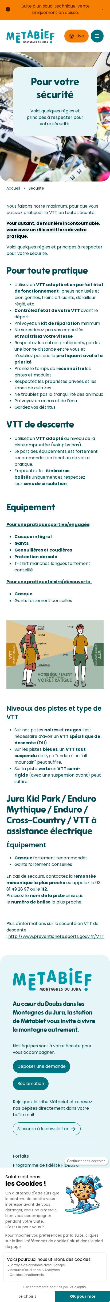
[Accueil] (30, 36)
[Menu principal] (97, 36)
